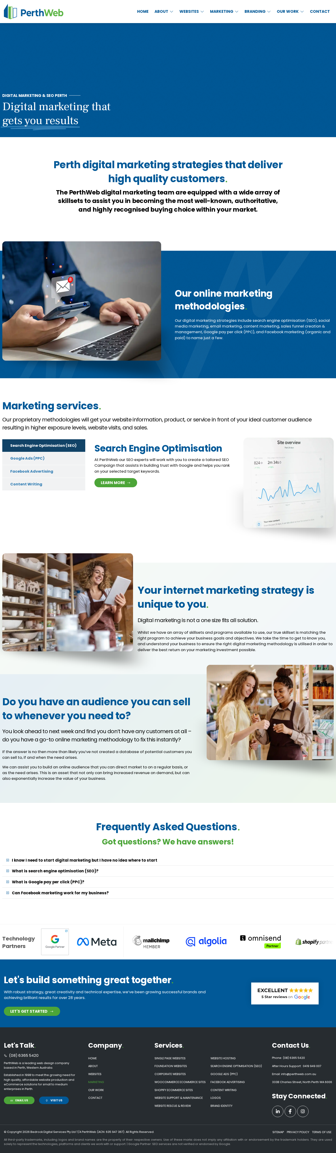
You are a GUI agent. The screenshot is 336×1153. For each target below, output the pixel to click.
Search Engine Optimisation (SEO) (236, 1066)
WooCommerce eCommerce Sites (180, 1082)
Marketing (96, 1082)
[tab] (43, 445)
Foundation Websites (171, 1066)
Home (92, 1058)
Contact (95, 1098)
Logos (216, 1098)
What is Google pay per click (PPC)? (48, 882)
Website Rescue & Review (173, 1106)
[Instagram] (303, 1111)
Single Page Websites (170, 1058)
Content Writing (224, 1090)
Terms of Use (321, 1132)
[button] (164, 11)
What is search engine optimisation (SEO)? (55, 871)
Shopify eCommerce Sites (174, 1090)
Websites (94, 1074)
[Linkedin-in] (277, 1111)
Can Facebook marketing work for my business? (60, 893)
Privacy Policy (298, 1132)
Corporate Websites (170, 1074)
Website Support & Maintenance (179, 1098)
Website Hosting (223, 1058)
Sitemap (278, 1132)
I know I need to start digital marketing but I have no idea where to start (84, 860)
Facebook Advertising (228, 1082)
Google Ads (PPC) (224, 1074)
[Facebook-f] (290, 1111)
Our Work (96, 1090)
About (93, 1066)
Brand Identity (221, 1106)
